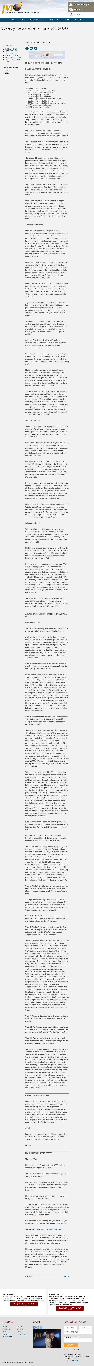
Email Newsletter (43, 42)
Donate (23, 19)
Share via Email (31, 48)
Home (4, 1327)
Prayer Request (83, 5)
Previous (30, 1276)
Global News (11, 49)
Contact (78, 19)
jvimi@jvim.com (74, 1360)
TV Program (34, 19)
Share (27, 45)
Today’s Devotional (64, 19)
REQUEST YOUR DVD (24, 1304)
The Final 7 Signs (31, 1159)
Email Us (78, 10)
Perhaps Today (12, 55)
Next (65, 1276)
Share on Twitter (35, 48)
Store (43, 19)
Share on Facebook (27, 48)
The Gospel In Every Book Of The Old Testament (43, 1229)
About (14, 19)
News (51, 19)
